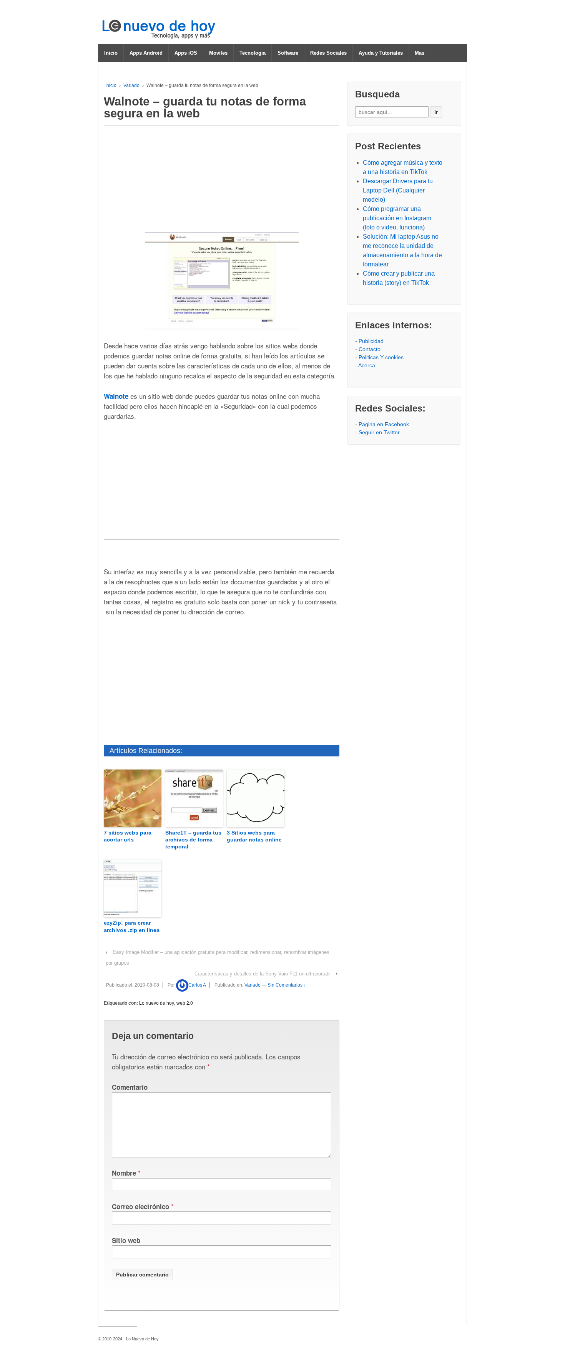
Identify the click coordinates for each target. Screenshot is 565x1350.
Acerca (366, 365)
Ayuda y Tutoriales (381, 53)
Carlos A (197, 985)
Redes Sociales (328, 53)
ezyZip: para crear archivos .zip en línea (132, 926)
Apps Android (146, 53)
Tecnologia (252, 53)
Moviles (218, 53)
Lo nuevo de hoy (156, 1003)
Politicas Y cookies (381, 357)
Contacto (370, 349)
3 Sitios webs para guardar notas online (254, 836)
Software (288, 53)
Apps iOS (185, 53)
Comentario (130, 1087)
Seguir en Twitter (379, 432)
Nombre (124, 1173)
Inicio (111, 53)
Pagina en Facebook (384, 424)
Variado (131, 85)
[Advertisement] (221, 182)
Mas (419, 53)
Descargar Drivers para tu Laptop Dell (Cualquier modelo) (398, 190)
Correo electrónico (140, 1206)
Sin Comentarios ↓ (287, 985)
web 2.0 (184, 1003)
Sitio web (126, 1240)
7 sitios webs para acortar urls (127, 836)
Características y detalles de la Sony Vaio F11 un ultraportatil (262, 974)
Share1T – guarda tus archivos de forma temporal (193, 840)
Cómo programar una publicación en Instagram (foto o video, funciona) (397, 218)
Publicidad (371, 341)
